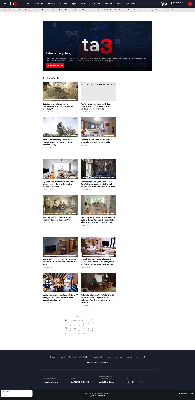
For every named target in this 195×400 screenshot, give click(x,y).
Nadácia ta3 (168, 10)
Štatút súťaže (84, 357)
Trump (77, 10)
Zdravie (119, 4)
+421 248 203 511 (80, 382)
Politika (28, 4)
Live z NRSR (18, 10)
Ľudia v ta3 (118, 357)
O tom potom (51, 10)
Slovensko (39, 4)
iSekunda (159, 10)
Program (62, 357)
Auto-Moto (109, 4)
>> (92, 320)
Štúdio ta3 (131, 10)
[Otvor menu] (5, 4)
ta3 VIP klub (107, 10)
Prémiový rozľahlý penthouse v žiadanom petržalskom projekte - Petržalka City (59, 142)
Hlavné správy (95, 10)
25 (92, 331)
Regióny (74, 4)
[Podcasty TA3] (164, 4)
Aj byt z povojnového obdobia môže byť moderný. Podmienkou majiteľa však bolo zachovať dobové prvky (98, 220)
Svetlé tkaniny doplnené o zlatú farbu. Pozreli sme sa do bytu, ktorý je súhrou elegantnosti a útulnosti (97, 261)
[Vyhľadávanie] (190, 4)
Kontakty (108, 357)
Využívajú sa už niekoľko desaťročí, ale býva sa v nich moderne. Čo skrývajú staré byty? (59, 184)
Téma (61, 10)
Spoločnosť (130, 4)
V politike (40, 10)
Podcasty (150, 10)
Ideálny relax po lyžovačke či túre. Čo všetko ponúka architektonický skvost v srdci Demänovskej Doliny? (98, 184)
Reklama (72, 357)
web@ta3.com (107, 382)
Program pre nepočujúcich (135, 357)
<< (66, 320)
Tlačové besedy (95, 4)
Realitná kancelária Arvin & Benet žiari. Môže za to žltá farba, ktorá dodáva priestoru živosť (96, 106)
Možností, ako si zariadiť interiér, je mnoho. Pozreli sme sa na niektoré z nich (60, 261)
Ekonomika (63, 4)
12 (66, 328)
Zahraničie (51, 4)
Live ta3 (8, 10)
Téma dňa (68, 10)
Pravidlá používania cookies (97, 362)
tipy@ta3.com (50, 382)
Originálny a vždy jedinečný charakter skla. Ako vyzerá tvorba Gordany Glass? (59, 106)
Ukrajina (85, 10)
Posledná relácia (56, 65)
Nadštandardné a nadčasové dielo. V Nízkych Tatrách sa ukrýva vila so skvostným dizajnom (60, 297)
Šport (83, 4)
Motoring (141, 10)
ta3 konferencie (119, 10)
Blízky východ (30, 10)
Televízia (53, 357)
